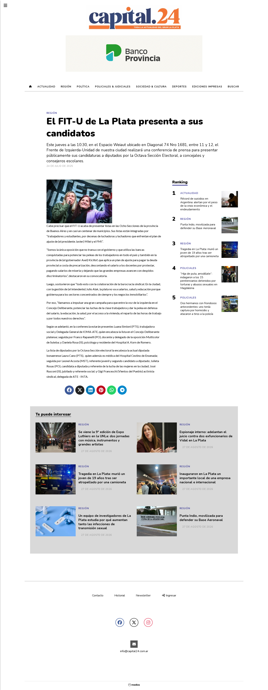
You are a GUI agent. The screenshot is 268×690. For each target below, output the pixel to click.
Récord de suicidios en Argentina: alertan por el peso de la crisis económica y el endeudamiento (198, 204)
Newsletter (143, 595)
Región (66, 86)
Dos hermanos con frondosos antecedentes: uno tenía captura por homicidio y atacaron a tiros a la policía (198, 309)
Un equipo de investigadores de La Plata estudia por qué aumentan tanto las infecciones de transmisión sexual (104, 522)
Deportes (179, 86)
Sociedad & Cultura (151, 86)
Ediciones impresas (207, 86)
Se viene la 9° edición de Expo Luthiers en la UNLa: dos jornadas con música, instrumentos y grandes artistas (103, 438)
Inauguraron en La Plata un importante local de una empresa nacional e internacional (205, 478)
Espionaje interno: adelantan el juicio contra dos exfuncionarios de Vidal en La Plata (206, 436)
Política (83, 86)
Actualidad (46, 86)
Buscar (233, 86)
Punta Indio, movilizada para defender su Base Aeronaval (201, 518)
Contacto (97, 595)
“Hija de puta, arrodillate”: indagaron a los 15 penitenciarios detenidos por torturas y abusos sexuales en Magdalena (198, 281)
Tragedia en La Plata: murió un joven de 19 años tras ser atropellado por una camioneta (102, 478)
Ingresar (170, 595)
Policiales (188, 268)
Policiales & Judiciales (113, 86)
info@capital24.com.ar (134, 651)
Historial (119, 595)
